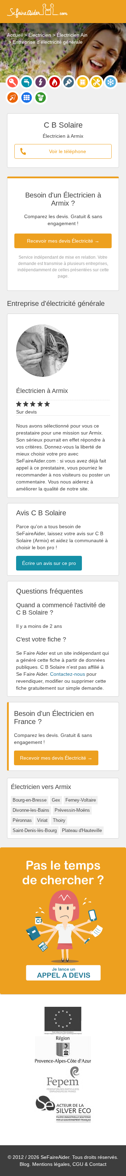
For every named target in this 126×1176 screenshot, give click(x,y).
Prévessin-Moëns (72, 810)
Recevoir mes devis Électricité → (63, 241)
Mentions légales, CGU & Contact (69, 1164)
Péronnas (22, 820)
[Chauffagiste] (54, 82)
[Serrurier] (12, 82)
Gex (56, 800)
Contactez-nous (67, 674)
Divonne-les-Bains (31, 810)
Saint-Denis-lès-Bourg (35, 830)
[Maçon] (12, 97)
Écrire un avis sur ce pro (49, 563)
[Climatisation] (110, 82)
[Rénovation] (96, 82)
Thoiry (59, 820)
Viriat (42, 820)
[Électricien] (40, 82)
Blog (24, 1164)
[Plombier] (26, 82)
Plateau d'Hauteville (82, 830)
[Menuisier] (82, 82)
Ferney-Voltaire (80, 800)
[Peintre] (68, 82)
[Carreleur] (26, 97)
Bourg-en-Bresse (30, 800)
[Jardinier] (40, 97)
